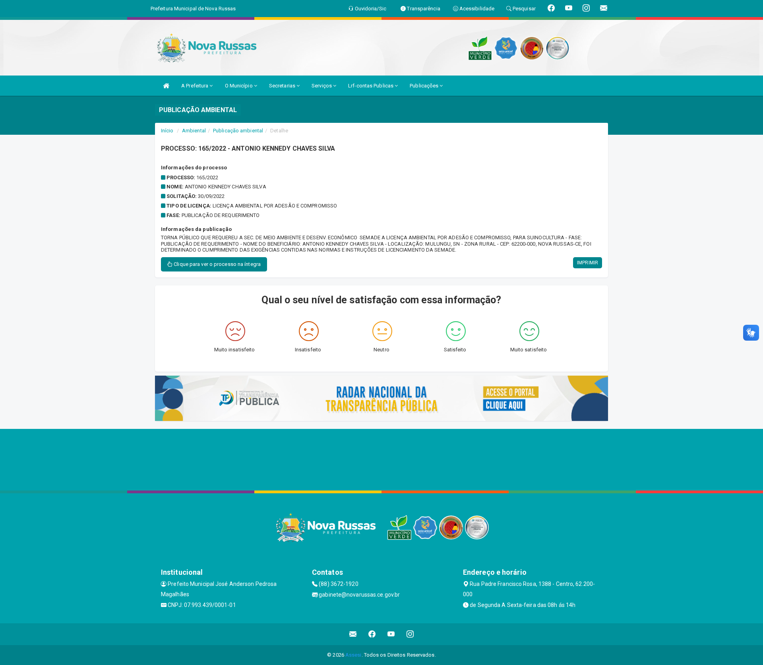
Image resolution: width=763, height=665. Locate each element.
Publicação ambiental (238, 131)
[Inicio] (166, 86)
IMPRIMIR (587, 263)
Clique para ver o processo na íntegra (216, 264)
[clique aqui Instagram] (410, 634)
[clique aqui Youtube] (391, 634)
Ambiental (194, 131)
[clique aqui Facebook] (372, 634)
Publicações (425, 86)
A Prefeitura (195, 86)
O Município (239, 86)
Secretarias (282, 86)
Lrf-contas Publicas (371, 86)
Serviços (322, 86)
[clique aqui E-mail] (353, 634)
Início (167, 131)
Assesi (353, 655)
